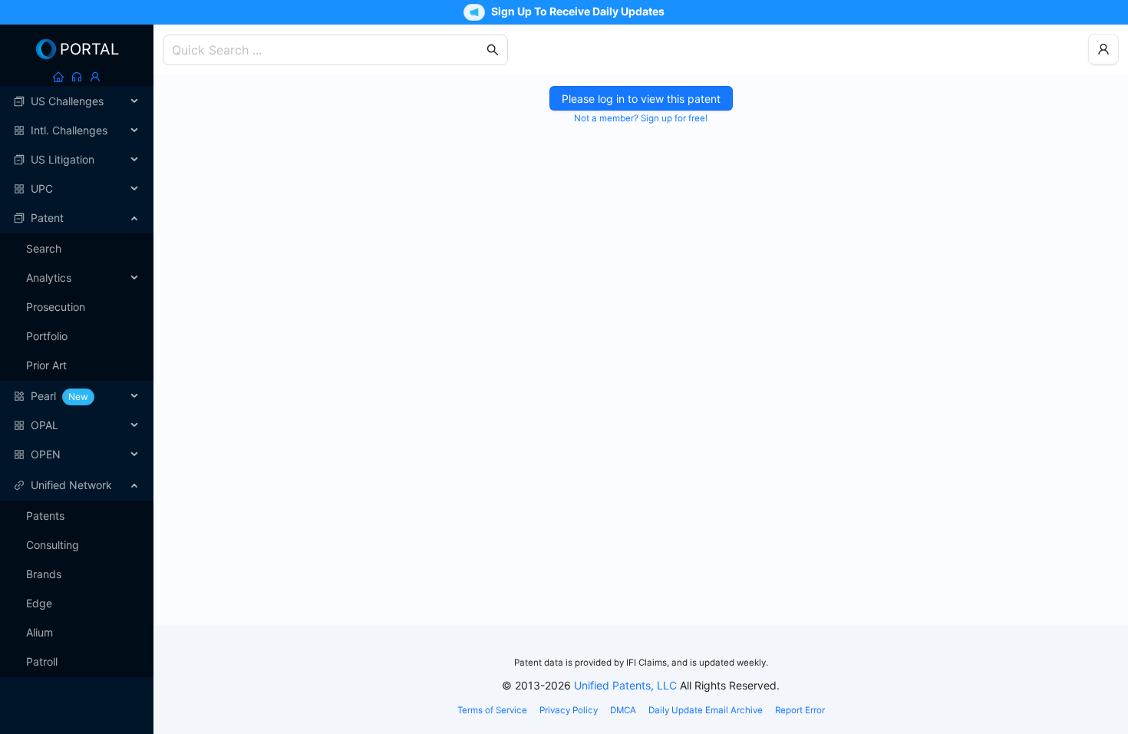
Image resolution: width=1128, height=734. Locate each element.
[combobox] (327, 50)
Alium (39, 632)
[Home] (58, 77)
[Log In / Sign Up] (95, 77)
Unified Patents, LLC (625, 685)
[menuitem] (77, 101)
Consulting (52, 544)
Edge (39, 603)
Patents (45, 515)
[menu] (76, 278)
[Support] (77, 77)
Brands (43, 573)
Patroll (42, 661)
